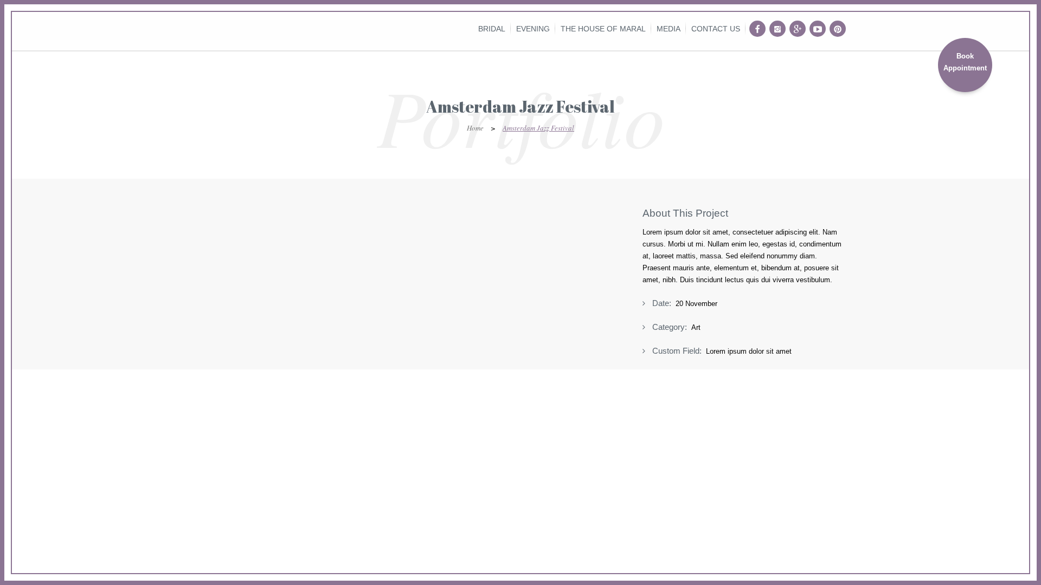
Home (475, 128)
